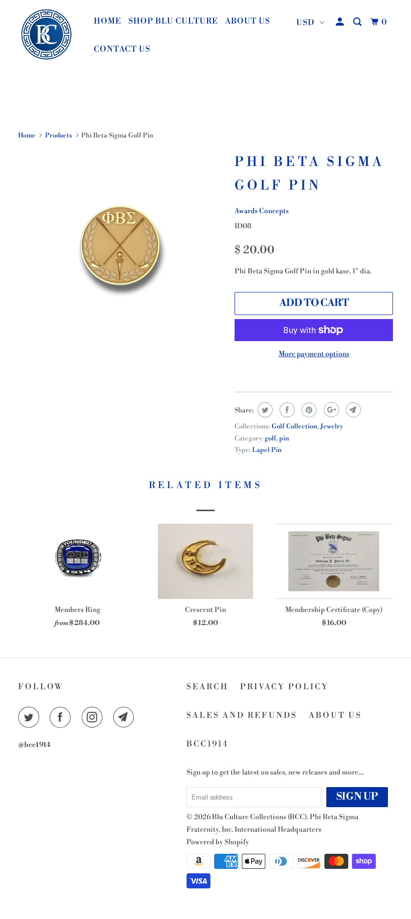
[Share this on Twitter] (264, 409)
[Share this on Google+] (330, 409)
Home (107, 21)
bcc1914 (207, 744)
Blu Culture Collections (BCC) (259, 817)
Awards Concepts (262, 211)
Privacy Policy (284, 687)
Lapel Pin (267, 450)
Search (207, 687)
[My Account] (341, 22)
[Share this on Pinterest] (308, 409)
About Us (247, 21)
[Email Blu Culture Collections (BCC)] (125, 717)
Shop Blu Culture (173, 21)
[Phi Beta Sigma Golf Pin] (121, 251)
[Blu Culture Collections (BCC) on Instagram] (94, 717)
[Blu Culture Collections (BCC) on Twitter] (30, 717)
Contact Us (122, 49)
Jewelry (331, 426)
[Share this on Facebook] (286, 409)
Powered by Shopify (217, 842)
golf (270, 438)
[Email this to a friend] (352, 409)
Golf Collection (294, 426)
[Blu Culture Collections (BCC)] (49, 35)
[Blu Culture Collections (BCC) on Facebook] (62, 717)
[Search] (358, 22)
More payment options (314, 354)
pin (284, 438)
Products (58, 135)
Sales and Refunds (241, 715)
